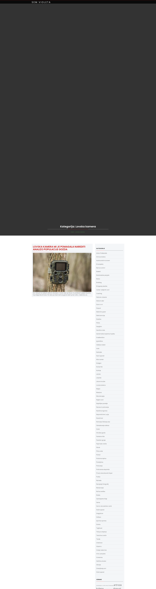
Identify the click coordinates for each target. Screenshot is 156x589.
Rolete (98, 495)
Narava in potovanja (102, 407)
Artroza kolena (100, 257)
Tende (98, 539)
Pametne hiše (100, 436)
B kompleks (99, 264)
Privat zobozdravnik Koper (104, 473)
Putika (98, 477)
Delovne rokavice (101, 297)
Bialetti (98, 271)
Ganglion (99, 326)
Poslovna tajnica (101, 458)
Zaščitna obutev (101, 561)
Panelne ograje (101, 440)
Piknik (98, 447)
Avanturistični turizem (103, 260)
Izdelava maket (100, 345)
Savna (98, 502)
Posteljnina (99, 462)
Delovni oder (100, 301)
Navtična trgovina (101, 411)
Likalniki (98, 378)
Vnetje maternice (101, 550)
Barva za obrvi (100, 268)
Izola (97, 348)
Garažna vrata (100, 330)
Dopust (98, 308)
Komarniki (99, 367)
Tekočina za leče (101, 535)
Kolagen (98, 363)
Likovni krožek (100, 381)
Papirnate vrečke (101, 444)
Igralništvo (99, 341)
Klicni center (100, 359)
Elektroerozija (100, 315)
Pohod (98, 455)
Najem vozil (99, 400)
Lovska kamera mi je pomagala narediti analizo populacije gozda (59, 248)
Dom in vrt (99, 304)
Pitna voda (99, 451)
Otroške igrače (100, 433)
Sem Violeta (41, 2)
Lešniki (98, 374)
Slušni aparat (100, 510)
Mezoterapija (100, 396)
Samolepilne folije (101, 499)
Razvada (98, 480)
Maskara (99, 392)
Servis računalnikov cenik (104, 506)
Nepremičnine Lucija (102, 414)
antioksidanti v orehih (101, 585)
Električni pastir (101, 312)
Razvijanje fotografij (102, 484)
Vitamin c (99, 546)
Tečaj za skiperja (101, 532)
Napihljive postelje (102, 403)
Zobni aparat (100, 572)
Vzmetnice (99, 557)
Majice (98, 389)
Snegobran (99, 513)
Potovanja (99, 466)
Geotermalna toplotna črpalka (105, 334)
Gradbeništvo (100, 337)
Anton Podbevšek (101, 253)
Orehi (98, 429)
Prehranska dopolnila (102, 469)
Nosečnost (99, 418)
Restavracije (100, 488)
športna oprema (101, 521)
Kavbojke (99, 352)
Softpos (98, 517)
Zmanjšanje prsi (101, 568)
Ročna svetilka (100, 491)
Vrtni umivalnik (100, 554)
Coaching (99, 293)
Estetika (98, 319)
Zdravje (98, 565)
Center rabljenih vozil (102, 290)
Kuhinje (98, 370)
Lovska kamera (101, 385)
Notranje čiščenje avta (103, 422)
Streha (98, 524)
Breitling (99, 282)
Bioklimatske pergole (102, 275)
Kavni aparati (100, 356)
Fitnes (98, 323)
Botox (98, 279)
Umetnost (99, 543)
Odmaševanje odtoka (102, 425)
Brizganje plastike (101, 286)
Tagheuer (99, 528)
